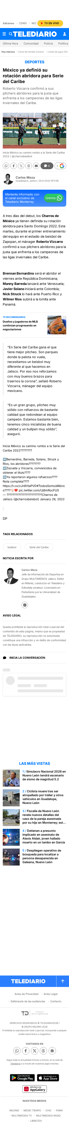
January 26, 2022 (52, 499)
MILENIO (14, 1110)
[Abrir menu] (4, 34)
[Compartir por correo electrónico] (36, 166)
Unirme (51, 198)
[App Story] (48, 1077)
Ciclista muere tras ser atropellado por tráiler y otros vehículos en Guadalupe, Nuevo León (42, 797)
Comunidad (31, 43)
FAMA (59, 1110)
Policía (48, 43)
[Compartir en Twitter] (21, 166)
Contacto (55, 1001)
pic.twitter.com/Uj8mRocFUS (39, 490)
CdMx (23, 23)
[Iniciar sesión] (64, 34)
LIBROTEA (36, 1120)
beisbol (12, 547)
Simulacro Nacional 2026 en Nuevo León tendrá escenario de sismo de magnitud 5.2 (44, 775)
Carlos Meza (25, 177)
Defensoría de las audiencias (28, 1001)
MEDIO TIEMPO (32, 1110)
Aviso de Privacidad (26, 993)
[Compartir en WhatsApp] (6, 166)
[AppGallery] (34, 1089)
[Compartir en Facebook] (13, 166)
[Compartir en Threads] (28, 166)
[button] (60, 166)
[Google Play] (22, 1078)
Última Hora (10, 43)
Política (63, 43)
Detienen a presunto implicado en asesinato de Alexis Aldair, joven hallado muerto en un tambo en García (43, 836)
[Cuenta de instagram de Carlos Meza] (25, 605)
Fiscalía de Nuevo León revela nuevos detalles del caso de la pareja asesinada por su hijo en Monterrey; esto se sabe (43, 818)
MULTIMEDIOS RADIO (48, 1115)
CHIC (48, 1110)
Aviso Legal (50, 993)
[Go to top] (62, 981)
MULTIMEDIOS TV (22, 1115)
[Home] (35, 34)
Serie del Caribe (39, 547)
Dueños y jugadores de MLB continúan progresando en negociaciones (20, 325)
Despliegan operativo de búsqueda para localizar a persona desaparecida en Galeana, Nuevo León (41, 856)
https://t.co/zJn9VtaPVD (20, 486)
